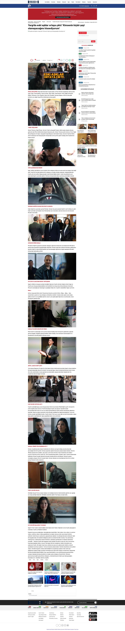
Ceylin (30, 559)
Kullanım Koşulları (70, 629)
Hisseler (70, 607)
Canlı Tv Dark (41, 612)
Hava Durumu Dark (32, 612)
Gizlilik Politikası (58, 629)
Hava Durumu (54, 607)
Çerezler (62, 629)
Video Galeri (71, 614)
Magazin (43, 21)
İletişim (52, 629)
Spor (69, 2)
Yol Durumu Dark (31, 614)
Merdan (42, 559)
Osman (46, 559)
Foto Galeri (78, 2)
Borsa (29, 607)
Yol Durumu (84, 607)
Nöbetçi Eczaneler (42, 616)
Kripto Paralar (93, 607)
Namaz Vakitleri (37, 607)
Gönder (29, 593)
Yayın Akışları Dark (42, 614)
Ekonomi (64, 2)
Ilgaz (38, 559)
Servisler (53, 2)
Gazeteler (95, 2)
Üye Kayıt (79, 614)
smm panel (41, 620)
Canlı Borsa (51, 612)
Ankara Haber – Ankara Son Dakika (34, 21)
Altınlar (61, 612)
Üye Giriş (79, 612)
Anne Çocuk (49, 21)
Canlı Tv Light (31, 616)
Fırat (34, 559)
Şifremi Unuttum (80, 616)
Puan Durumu (63, 607)
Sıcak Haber (71, 620)
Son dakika (84, 5)
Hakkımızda (49, 629)
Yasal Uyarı (76, 629)
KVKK (66, 629)
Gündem (58, 2)
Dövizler (62, 614)
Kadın (73, 2)
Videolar (84, 2)
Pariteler (77, 607)
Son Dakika (47, 2)
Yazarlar (89, 2)
